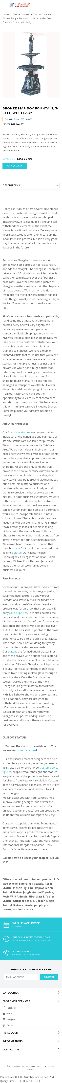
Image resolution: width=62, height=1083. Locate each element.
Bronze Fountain (42, 14)
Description (11, 185)
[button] (56, 29)
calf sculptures (18, 613)
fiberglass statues (19, 432)
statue (18, 552)
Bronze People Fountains (16, 18)
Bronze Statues (21, 14)
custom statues (25, 750)
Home (5, 14)
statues (13, 651)
